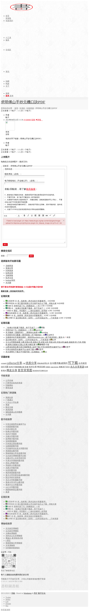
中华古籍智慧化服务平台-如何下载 (20, 349)
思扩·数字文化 (40, 593)
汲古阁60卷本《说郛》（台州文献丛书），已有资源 (37, 318)
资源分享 (9, 268)
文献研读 (9, 266)
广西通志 (9, 400)
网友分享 (12, 370)
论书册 (8, 414)
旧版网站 (9, 385)
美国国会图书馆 (12, 451)
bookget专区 (10, 280)
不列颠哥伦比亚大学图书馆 (17, 448)
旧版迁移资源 (54, 367)
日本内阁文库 (11, 429)
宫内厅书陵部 (11, 434)
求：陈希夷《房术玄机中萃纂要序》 (32, 301)
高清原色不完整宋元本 (40, 371)
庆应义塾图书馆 (12, 463)
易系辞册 (9, 410)
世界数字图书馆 (12, 439)
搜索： (3, 256)
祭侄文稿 (9, 407)
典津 (7, 492)
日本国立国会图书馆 (14, 444)
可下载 (73, 363)
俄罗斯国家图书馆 (13, 473)
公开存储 (9, 380)
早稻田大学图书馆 (13, 465)
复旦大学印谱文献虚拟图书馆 (18, 475)
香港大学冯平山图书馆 (15, 482)
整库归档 (41, 367)
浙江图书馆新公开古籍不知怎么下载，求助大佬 (36, 303)
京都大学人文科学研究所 (16, 458)
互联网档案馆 (11, 441)
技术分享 (33, 367)
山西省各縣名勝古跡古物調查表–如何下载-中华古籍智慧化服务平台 (33, 347)
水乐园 (8, 283)
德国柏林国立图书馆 (14, 490)
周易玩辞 (9, 398)
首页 (16, 108)
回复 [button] (33, 120)
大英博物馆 (10, 545)
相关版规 (30, 189)
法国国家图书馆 (12, 446)
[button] (10, 215)
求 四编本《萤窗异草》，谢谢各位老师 (22, 332)
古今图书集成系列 (58, 363)
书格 (13, 593)
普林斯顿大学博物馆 (14, 543)
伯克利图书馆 (11, 470)
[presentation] (10, 215)
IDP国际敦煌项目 (13, 548)
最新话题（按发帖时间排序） (13, 291)
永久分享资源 (77, 366)
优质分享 (31, 362)
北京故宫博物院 (12, 528)
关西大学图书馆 (12, 468)
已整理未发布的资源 (14, 383)
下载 (24, 363)
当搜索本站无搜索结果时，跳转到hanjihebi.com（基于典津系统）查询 (34, 337)
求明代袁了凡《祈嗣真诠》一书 (27, 306)
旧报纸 (48, 367)
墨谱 (7, 405)
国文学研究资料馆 (13, 477)
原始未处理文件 (43, 363)
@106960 (27, 120)
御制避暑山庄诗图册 (14, 412)
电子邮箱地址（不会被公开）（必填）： (21, 181)
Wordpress (28, 593)
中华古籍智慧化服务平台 (16, 424)
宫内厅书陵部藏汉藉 (16, 367)
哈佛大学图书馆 (12, 431)
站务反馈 (9, 273)
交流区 (22, 108)
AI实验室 (3, 363)
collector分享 (14, 362)
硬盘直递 (9, 388)
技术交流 (9, 278)
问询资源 (30, 108)
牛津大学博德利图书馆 (15, 460)
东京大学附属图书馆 (14, 480)
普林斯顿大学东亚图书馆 (16, 453)
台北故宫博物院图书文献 (16, 456)
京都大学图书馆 (12, 436)
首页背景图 (25, 370)
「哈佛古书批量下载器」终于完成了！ (29, 308)
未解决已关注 (64, 367)
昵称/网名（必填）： (13, 174)
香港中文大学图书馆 (14, 485)
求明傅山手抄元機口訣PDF (23, 102)
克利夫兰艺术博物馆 (14, 536)
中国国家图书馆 (12, 427)
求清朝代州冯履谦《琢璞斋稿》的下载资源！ (24, 335)
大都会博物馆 (11, 533)
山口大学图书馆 (12, 487)
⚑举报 (39, 120)
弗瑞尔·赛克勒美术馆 (14, 538)
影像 (26, 367)
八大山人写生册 (12, 402)
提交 (5, 244)
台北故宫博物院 (12, 531)
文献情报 (9, 275)
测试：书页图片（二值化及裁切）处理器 (30, 311)
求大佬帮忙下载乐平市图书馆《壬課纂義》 (23, 352)
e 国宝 (8, 541)
